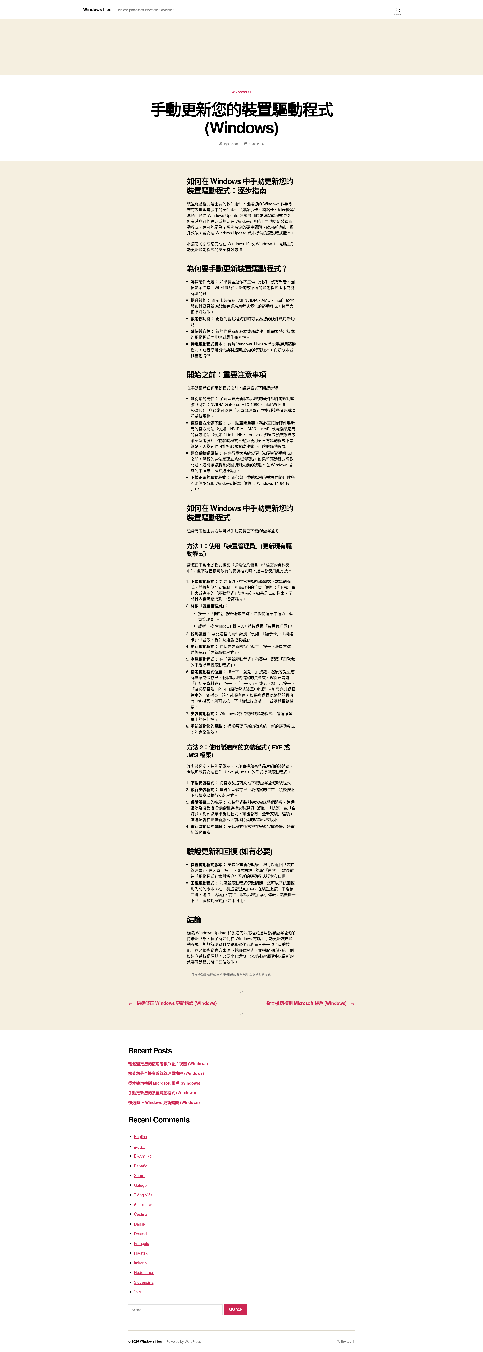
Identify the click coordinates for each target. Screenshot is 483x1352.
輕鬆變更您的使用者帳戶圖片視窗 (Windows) (168, 1063)
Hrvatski (141, 1253)
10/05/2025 (256, 144)
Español (141, 1165)
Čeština (140, 1214)
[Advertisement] (241, 47)
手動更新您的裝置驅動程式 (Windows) (162, 1092)
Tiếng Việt (143, 1194)
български (143, 1204)
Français (141, 1243)
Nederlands (144, 1272)
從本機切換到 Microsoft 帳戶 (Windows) (164, 1083)
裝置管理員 (243, 974)
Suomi (139, 1175)
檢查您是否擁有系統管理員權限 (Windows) (166, 1073)
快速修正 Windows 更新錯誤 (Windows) (164, 1102)
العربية (139, 1146)
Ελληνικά (143, 1156)
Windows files (97, 9)
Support (233, 144)
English (140, 1136)
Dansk (139, 1224)
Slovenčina (143, 1282)
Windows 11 (241, 92)
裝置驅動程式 (261, 974)
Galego (140, 1185)
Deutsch (141, 1233)
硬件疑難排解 (226, 974)
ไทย (137, 1292)
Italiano (140, 1262)
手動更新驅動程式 (204, 974)
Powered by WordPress (183, 1341)
